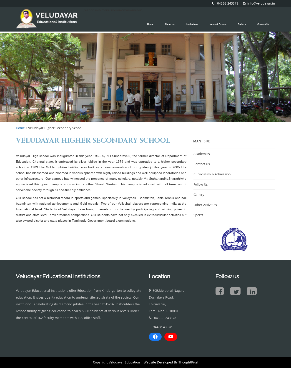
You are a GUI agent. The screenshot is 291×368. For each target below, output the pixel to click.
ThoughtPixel (188, 362)
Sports (198, 215)
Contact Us (201, 164)
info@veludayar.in (261, 3)
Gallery (198, 194)
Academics (201, 154)
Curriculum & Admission (212, 174)
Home (20, 128)
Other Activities (205, 205)
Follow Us (200, 184)
